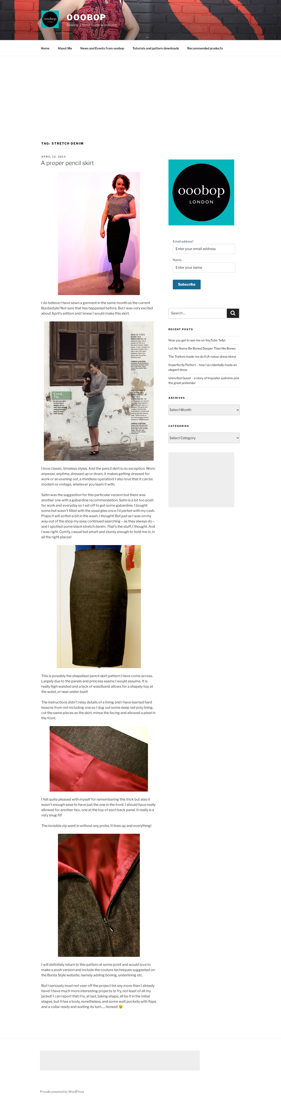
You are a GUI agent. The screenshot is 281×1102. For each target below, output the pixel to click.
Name (177, 260)
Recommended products (205, 48)
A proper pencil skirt (67, 163)
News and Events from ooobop (102, 48)
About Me (65, 48)
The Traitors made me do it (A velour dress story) (202, 356)
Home (45, 48)
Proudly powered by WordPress (62, 1091)
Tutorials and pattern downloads (155, 48)
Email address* (183, 241)
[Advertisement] (140, 89)
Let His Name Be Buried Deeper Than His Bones (202, 348)
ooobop (86, 17)
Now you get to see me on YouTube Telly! (196, 340)
